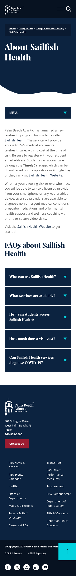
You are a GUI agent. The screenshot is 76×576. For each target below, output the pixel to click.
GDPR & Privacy (13, 553)
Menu (14, 113)
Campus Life (26, 28)
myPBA (13, 486)
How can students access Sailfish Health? (29, 317)
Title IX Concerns (58, 513)
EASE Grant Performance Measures (55, 474)
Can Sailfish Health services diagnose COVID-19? (31, 360)
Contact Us (16, 444)
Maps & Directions (21, 506)
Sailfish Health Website (45, 175)
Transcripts (54, 462)
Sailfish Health (15, 140)
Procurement (55, 486)
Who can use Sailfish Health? (32, 277)
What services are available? (32, 296)
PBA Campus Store (59, 494)
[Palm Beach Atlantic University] (19, 406)
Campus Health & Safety (50, 28)
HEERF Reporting (37, 553)
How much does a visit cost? (32, 339)
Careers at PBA (18, 525)
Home (12, 28)
